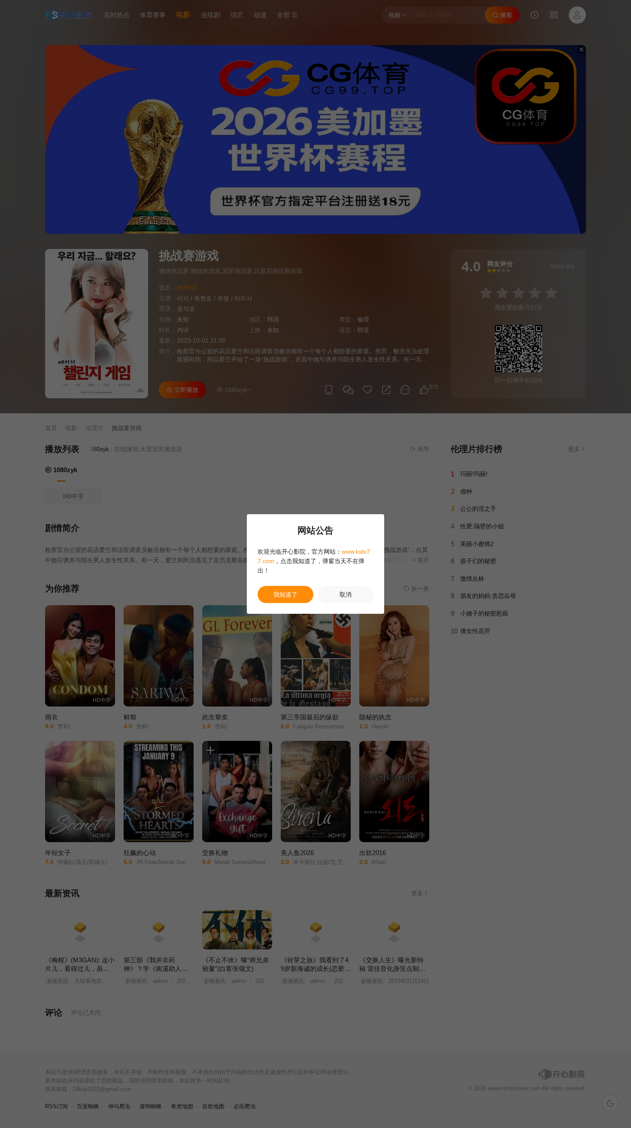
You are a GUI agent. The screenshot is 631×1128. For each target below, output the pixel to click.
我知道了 (285, 594)
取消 (346, 594)
